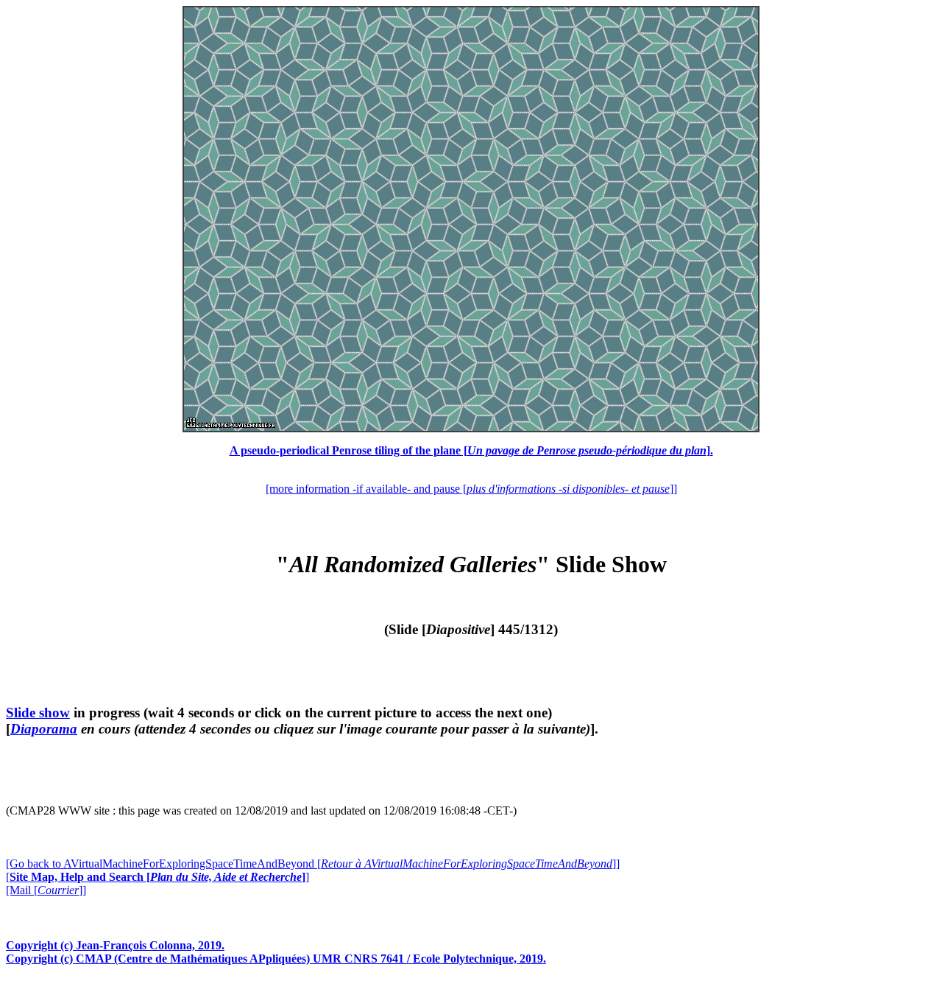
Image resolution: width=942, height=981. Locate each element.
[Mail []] (46, 890)
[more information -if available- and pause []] (471, 488)
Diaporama (43, 728)
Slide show (38, 712)
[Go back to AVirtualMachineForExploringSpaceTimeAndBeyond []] (313, 863)
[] (157, 877)
